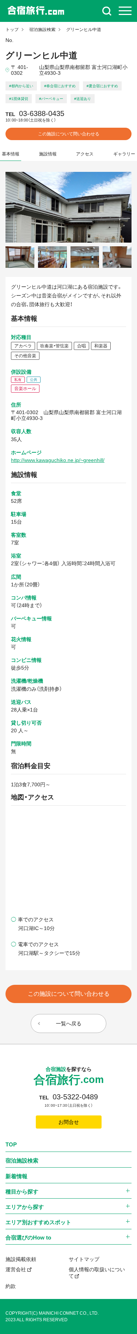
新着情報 (16, 1176)
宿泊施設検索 (42, 29)
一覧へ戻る (68, 1023)
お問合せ (68, 1122)
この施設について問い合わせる (68, 133)
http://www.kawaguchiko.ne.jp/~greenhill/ (57, 460)
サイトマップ (84, 1259)
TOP (11, 1144)
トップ (12, 29)
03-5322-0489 (75, 1097)
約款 (10, 1286)
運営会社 (15, 1269)
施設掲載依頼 (20, 1259)
